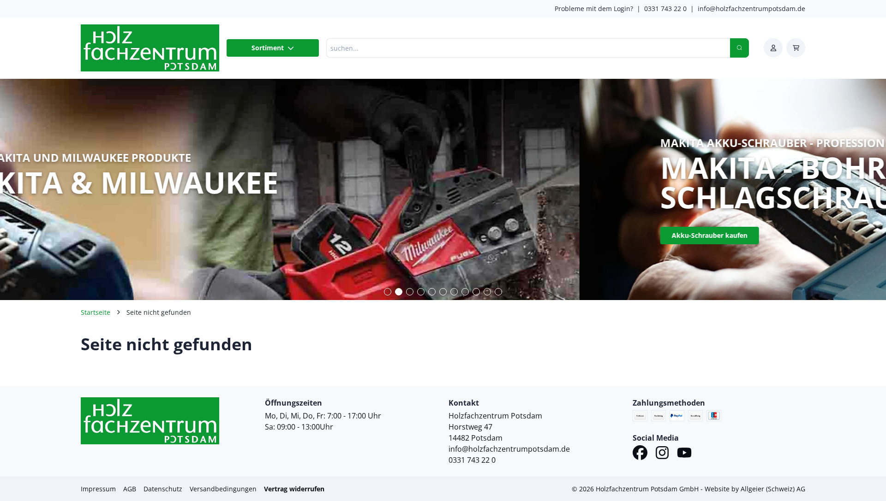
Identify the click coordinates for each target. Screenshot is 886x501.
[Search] (739, 48)
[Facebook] (640, 454)
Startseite (95, 312)
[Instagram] (662, 454)
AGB (129, 488)
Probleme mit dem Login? (594, 8)
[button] (387, 291)
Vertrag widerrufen (294, 488)
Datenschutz (163, 488)
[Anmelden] (773, 47)
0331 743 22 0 (665, 8)
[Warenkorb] (795, 47)
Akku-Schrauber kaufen (130, 235)
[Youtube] (684, 454)
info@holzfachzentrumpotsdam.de (751, 8)
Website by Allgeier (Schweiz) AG (755, 488)
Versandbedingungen (223, 488)
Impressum (98, 488)
